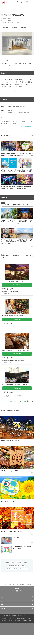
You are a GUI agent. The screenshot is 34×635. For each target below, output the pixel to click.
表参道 (7, 562)
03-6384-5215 (11, 118)
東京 (23, 565)
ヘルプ (28, 618)
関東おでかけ (15, 584)
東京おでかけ (30, 584)
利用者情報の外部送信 (6, 618)
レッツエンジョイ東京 (6, 584)
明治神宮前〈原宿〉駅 (14, 565)
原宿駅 (26, 562)
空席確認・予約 (17, 285)
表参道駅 (19, 562)
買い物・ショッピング (12, 569)
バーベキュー (14, 401)
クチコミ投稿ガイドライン (19, 618)
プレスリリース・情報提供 (15, 620)
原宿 (13, 562)
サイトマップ (7, 615)
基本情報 (4, 100)
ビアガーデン (22, 401)
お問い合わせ (4, 620)
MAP (9, 114)
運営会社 (31, 620)
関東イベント (23, 584)
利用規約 (14, 615)
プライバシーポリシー (23, 615)
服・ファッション (24, 569)
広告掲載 (25, 620)
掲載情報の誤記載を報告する (27, 126)
